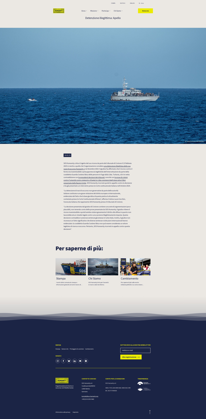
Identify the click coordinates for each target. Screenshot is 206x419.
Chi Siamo (117, 11)
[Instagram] (58, 361)
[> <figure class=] (144, 389)
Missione (93, 11)
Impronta (75, 412)
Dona (83, 11)
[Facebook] (63, 361)
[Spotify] (86, 361)
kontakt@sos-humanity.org (90, 396)
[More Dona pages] (87, 11)
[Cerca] (139, 3)
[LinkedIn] (74, 361)
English (132, 3)
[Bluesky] (69, 361)
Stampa (113, 3)
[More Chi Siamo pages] (122, 11)
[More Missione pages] (98, 11)
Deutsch (122, 3)
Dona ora (145, 11)
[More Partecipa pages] (110, 11)
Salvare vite (64, 349)
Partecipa (105, 11)
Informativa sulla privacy (63, 412)
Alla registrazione (129, 357)
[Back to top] (149, 412)
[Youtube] (80, 361)
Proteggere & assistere (77, 349)
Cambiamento (89, 349)
